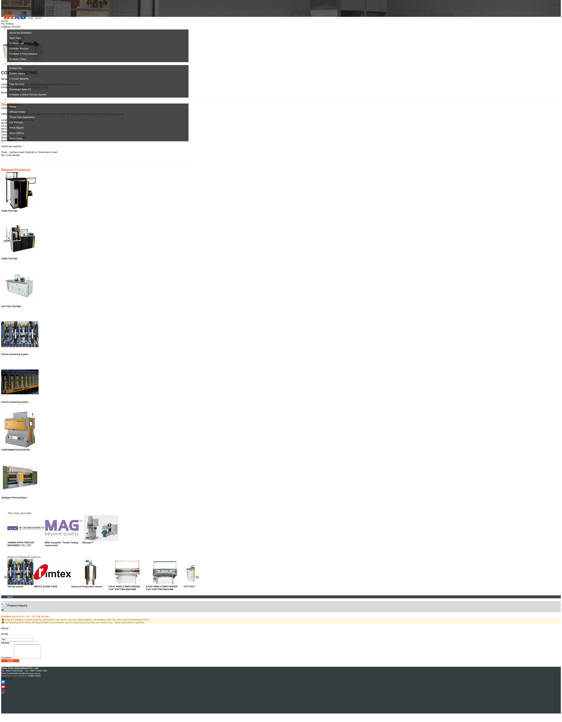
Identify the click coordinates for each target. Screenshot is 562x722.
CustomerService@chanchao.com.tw (24, 673)
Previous (5, 577)
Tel (3, 639)
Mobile (5, 642)
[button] (15, 28)
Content (7, 657)
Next (197, 577)
